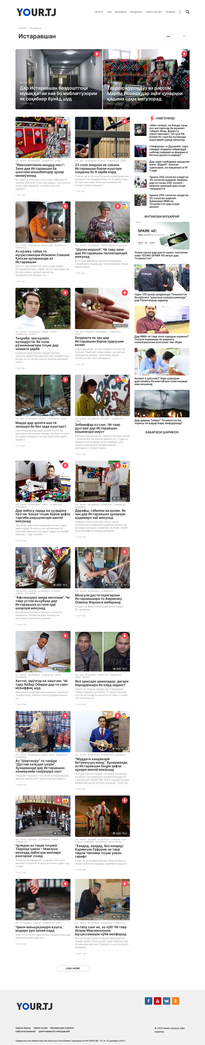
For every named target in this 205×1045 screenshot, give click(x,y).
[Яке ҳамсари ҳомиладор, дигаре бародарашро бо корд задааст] (102, 651)
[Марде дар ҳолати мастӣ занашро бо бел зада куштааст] (43, 395)
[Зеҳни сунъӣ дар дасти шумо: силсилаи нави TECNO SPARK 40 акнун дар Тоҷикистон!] (162, 235)
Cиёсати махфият (25, 1031)
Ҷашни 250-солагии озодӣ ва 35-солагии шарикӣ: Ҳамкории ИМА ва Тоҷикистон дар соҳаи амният (168, 201)
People (99, 12)
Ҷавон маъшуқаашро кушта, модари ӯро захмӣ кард (39, 929)
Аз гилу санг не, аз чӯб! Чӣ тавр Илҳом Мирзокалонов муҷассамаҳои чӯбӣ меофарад (101, 930)
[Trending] (97, 54)
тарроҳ (44, 505)
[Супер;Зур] (125, 465)
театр (124, 839)
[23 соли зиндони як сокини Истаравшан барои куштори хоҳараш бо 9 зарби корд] (102, 137)
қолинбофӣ (106, 505)
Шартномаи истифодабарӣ (54, 1031)
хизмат (32, 334)
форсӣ (58, 675)
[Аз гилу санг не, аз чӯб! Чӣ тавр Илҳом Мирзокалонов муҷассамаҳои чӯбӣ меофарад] (102, 899)
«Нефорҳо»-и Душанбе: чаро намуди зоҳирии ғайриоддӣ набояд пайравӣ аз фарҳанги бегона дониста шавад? (168, 151)
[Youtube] (157, 1001)
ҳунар (58, 161)
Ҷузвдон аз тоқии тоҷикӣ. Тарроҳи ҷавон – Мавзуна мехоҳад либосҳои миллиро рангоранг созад (38, 850)
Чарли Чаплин (115, 842)
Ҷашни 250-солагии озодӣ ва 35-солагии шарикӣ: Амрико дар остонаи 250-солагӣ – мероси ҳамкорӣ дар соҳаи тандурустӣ (168, 182)
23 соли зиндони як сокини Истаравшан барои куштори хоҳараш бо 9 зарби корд (98, 168)
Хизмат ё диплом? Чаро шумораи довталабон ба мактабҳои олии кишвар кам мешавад (160, 381)
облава (44, 332)
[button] (180, 12)
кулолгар (55, 591)
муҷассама (47, 245)
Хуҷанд (78, 842)
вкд (81, 161)
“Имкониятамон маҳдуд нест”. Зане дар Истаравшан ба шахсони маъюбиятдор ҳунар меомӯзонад (40, 170)
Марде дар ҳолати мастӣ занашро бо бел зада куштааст (40, 424)
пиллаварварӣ (108, 245)
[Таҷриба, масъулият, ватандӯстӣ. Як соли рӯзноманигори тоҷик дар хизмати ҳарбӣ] (43, 308)
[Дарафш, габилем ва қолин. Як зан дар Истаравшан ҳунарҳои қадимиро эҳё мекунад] (102, 481)
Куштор (102, 161)
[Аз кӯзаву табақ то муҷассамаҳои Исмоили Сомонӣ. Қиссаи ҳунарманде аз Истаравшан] (43, 222)
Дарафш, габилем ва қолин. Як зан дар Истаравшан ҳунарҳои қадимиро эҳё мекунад (100, 514)
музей (44, 755)
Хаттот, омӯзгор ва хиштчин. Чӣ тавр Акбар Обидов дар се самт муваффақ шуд (41, 684)
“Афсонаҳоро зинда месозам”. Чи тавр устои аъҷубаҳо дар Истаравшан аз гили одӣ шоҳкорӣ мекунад (42, 602)
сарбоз (53, 332)
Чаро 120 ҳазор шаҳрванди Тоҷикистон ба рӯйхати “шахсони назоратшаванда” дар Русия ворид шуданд (160, 297)
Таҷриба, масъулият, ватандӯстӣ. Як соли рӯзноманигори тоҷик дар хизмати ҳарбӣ (37, 343)
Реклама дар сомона (62, 1028)
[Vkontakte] (166, 1001)
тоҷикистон (47, 161)
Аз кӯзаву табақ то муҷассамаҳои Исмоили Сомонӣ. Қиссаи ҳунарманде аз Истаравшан (42, 256)
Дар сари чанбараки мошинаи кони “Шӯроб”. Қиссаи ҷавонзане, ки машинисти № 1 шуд (169, 166)
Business (120, 12)
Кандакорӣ (106, 923)
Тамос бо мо (154, 12)
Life (109, 12)
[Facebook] (148, 1001)
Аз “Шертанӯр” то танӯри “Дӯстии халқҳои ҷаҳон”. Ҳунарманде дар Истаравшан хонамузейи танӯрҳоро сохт (40, 766)
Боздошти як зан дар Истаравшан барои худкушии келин (99, 341)
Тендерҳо (136, 12)
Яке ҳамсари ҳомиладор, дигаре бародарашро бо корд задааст (102, 683)
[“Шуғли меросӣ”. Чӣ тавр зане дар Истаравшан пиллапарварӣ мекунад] (102, 222)
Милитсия (103, 675)
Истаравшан (34, 161)
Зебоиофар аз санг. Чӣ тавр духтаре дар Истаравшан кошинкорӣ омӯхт (97, 428)
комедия (115, 839)
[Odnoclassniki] (175, 1001)
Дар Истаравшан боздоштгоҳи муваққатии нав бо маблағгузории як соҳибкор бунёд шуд (58, 93)
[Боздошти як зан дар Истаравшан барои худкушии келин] (102, 308)
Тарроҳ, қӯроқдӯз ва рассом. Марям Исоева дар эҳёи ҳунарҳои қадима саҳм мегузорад (144, 93)
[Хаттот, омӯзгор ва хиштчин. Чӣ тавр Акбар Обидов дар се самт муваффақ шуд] (43, 651)
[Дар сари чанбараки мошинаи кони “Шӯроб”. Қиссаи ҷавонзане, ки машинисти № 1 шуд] (140, 166)
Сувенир (19, 593)
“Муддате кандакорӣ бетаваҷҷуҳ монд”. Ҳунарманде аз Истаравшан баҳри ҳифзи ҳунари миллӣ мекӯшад (101, 764)
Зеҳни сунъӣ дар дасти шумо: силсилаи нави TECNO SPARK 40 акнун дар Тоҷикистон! (161, 255)
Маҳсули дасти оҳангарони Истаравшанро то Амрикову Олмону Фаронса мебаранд (98, 598)
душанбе (32, 591)
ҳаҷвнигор (89, 842)
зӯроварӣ (89, 332)
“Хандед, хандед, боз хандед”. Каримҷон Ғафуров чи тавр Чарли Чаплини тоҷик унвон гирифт (99, 851)
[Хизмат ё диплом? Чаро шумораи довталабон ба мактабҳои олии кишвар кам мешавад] (162, 361)
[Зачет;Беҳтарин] (65, 122)
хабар (123, 161)
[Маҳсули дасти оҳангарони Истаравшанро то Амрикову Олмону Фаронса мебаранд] (102, 567)
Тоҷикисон (121, 245)
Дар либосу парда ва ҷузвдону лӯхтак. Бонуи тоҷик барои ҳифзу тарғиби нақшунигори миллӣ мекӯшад (42, 516)
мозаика (105, 419)
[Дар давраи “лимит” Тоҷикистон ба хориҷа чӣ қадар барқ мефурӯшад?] (162, 403)
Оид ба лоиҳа (23, 1028)
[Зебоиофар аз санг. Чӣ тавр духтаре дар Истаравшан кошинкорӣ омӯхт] (102, 395)
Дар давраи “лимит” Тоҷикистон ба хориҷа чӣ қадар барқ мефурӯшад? (158, 422)
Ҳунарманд (20, 248)
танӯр (51, 755)
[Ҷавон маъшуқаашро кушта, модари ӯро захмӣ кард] (43, 899)
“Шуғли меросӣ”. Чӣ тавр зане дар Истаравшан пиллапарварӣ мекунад (101, 253)
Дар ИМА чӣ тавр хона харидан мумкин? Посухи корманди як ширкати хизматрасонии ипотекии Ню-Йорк (161, 339)
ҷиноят (85, 677)
